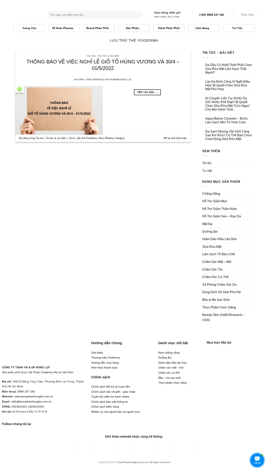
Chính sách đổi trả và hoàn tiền (110, 386)
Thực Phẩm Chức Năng (219, 307)
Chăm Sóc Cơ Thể (215, 277)
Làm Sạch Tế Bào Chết (218, 254)
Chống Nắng (211, 193)
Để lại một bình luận (175, 138)
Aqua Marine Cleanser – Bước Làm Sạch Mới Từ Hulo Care (226, 120)
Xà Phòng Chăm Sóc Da (219, 284)
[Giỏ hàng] (263, 14)
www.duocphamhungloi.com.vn (34, 396)
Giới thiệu (97, 352)
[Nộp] (138, 14)
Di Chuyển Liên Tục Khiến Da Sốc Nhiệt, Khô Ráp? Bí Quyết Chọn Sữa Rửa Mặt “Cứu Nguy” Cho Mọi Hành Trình (227, 104)
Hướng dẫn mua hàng (105, 362)
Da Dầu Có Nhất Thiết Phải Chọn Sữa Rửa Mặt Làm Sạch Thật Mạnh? (228, 68)
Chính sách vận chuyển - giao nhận (113, 391)
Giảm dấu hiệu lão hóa (172, 362)
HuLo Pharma (106, 138)
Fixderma (91, 138)
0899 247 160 (26, 391)
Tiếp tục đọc (147, 92)
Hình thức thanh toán (104, 367)
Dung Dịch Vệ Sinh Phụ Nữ (221, 292)
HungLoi (120, 138)
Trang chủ (29, 28)
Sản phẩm (132, 28)
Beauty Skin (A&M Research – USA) (223, 317)
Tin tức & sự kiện (108, 56)
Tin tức (237, 28)
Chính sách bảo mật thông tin (109, 401)
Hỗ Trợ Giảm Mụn (214, 201)
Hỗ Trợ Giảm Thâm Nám (219, 208)
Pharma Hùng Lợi (120, 79)
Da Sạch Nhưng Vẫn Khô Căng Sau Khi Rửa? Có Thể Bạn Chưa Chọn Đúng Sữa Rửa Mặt (228, 135)
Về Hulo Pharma (62, 28)
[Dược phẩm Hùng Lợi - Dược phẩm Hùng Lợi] (22, 15)
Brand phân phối (97, 28)
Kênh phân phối (169, 28)
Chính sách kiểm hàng (105, 406)
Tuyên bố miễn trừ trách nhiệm (110, 396)
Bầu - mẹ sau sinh (169, 377)
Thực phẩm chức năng (172, 382)
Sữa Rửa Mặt (211, 246)
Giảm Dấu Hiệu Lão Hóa (219, 239)
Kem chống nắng (169, 352)
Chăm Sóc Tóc (212, 269)
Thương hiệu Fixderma (105, 357)
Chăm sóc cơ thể (169, 372)
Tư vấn (207, 170)
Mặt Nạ (207, 224)
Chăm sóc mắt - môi (170, 367)
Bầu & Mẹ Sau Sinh (216, 299)
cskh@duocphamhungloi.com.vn (31, 401)
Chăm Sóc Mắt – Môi (216, 261)
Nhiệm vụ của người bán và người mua (115, 411)
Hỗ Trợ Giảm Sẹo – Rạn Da (221, 216)
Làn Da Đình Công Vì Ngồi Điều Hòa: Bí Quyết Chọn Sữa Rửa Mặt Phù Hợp (227, 85)
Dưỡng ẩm (210, 231)
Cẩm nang (202, 28)
